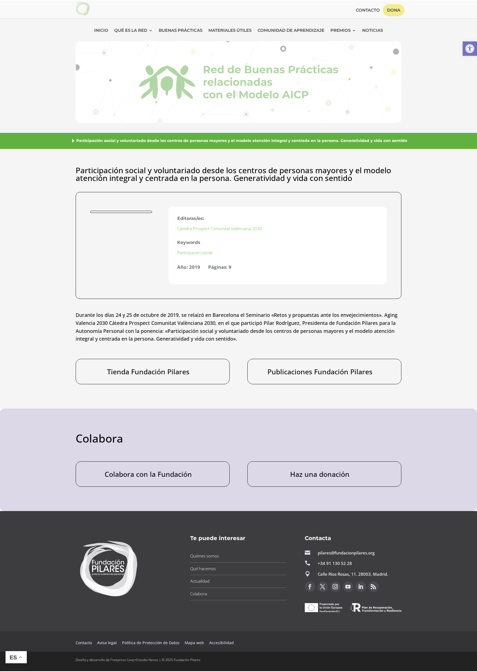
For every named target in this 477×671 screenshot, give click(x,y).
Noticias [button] (372, 30)
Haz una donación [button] (319, 474)
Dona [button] (393, 10)
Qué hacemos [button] (203, 568)
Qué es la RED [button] (130, 30)
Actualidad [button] (200, 581)
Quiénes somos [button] (204, 556)
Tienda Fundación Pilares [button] (148, 371)
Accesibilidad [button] (221, 642)
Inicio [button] (101, 30)
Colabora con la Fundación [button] (148, 474)
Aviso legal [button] (107, 642)
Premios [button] (340, 30)
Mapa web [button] (194, 642)
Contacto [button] (368, 10)
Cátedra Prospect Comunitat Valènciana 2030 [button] (219, 228)
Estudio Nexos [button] (147, 659)
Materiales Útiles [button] (229, 30)
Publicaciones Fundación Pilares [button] (319, 371)
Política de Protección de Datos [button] (151, 642)
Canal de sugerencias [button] (331, 626)
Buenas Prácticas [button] (180, 30)
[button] (470, 48)
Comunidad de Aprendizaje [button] (291, 30)
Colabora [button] (198, 593)
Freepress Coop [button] (122, 659)
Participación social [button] (194, 252)
